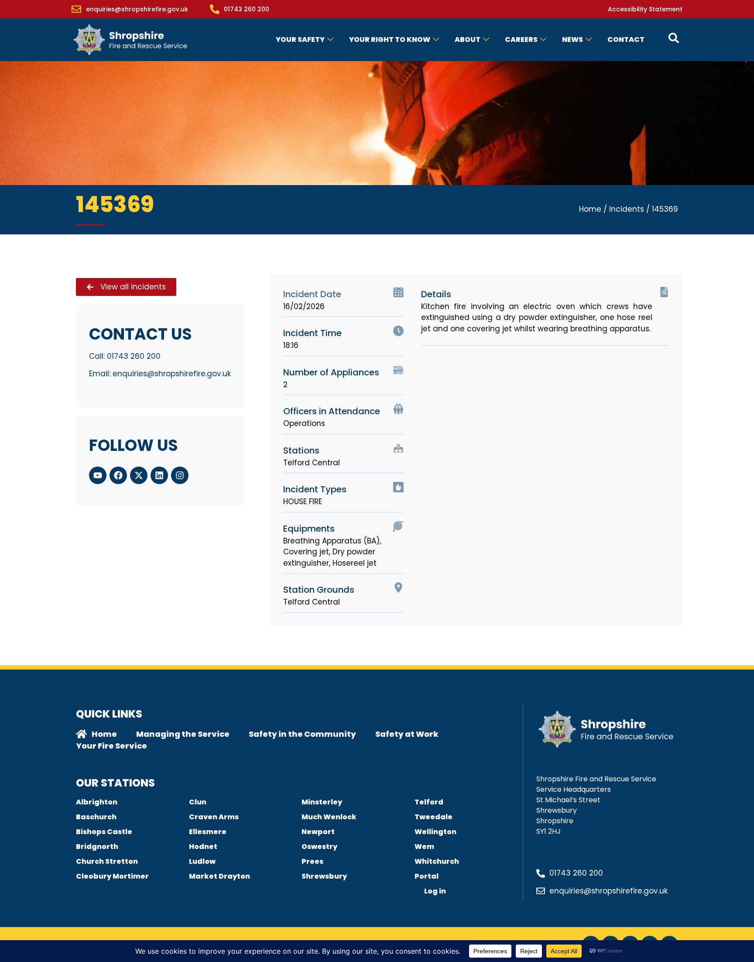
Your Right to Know (389, 39)
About (467, 39)
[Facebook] (118, 475)
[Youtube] (97, 475)
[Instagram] (179, 475)
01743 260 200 (134, 356)
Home (590, 209)
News (572, 39)
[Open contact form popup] (673, 38)
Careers (521, 39)
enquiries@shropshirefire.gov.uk (172, 373)
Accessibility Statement (645, 9)
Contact (625, 39)
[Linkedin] (159, 475)
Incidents (626, 209)
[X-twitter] (138, 475)
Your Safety (300, 39)
